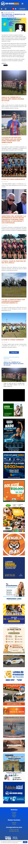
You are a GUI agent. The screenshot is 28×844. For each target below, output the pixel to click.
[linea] (14, 675)
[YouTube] (13, 9)
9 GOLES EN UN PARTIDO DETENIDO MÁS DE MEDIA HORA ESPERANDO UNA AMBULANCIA (12, 139)
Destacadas (12, 357)
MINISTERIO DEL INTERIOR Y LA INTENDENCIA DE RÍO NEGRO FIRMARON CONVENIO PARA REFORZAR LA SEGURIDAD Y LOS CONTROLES (14, 219)
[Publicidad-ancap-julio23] (14, 695)
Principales (6, 358)
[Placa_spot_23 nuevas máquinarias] (14, 568)
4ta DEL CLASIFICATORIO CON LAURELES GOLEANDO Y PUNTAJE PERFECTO (13, 301)
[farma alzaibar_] (14, 766)
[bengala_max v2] (14, 544)
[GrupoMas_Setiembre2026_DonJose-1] (14, 517)
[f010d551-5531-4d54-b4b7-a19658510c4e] (14, 640)
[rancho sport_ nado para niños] (14, 435)
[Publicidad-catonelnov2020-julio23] (14, 746)
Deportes (6, 357)
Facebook (14, 822)
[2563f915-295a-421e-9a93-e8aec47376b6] (14, 615)
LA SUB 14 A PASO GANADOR (13, 340)
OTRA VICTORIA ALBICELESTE (13, 179)
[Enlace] (10, 4)
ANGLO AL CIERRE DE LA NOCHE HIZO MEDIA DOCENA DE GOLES (13, 98)
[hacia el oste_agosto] (14, 727)
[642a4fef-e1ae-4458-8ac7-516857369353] (14, 491)
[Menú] (22, 3)
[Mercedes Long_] (14, 591)
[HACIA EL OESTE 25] (14, 711)
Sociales (14, 813)
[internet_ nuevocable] (14, 466)
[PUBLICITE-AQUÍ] (14, 793)
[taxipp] (14, 661)
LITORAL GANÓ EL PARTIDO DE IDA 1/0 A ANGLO (14, 262)
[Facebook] (16, 9)
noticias (17, 357)
